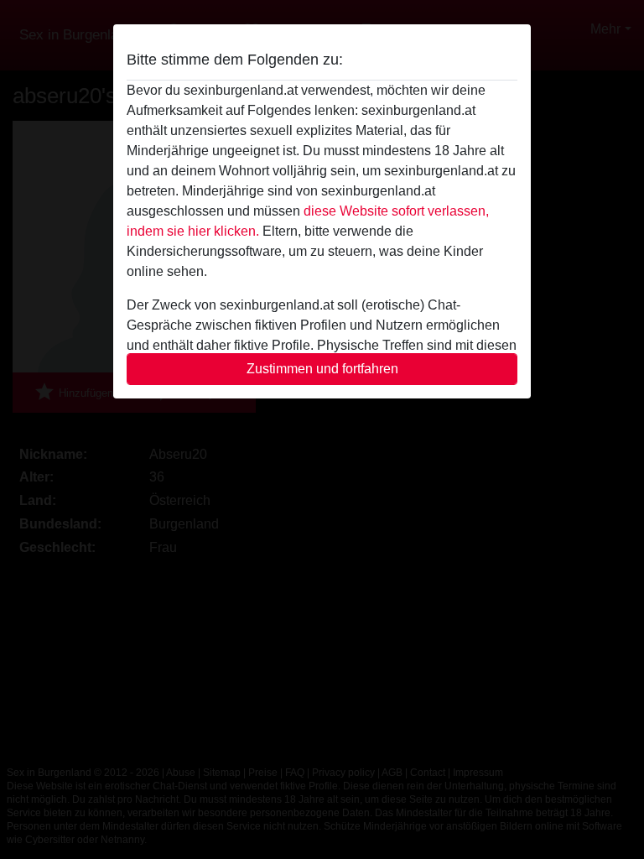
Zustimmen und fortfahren (322, 369)
